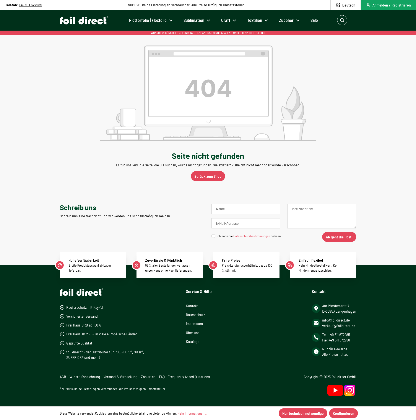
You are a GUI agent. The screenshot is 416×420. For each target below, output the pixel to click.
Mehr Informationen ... (192, 413)
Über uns (193, 332)
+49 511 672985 (30, 4)
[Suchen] (342, 20)
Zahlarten (148, 376)
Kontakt (192, 305)
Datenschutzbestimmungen (251, 236)
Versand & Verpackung (121, 376)
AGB (63, 376)
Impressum (194, 323)
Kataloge (192, 341)
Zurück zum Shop (208, 176)
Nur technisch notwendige (303, 413)
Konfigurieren (343, 413)
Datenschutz (195, 314)
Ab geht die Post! (339, 237)
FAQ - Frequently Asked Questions (184, 376)
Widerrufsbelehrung (85, 376)
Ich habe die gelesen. (249, 236)
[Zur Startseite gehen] (84, 20)
